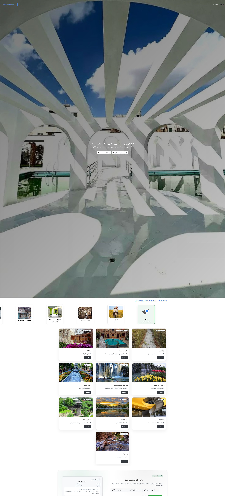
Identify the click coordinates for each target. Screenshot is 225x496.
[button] (134, 338)
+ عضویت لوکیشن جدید (9, 4)
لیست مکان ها (163, 301)
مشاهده (161, 358)
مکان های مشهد (152, 301)
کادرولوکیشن (216, 4)
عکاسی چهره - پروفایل (141, 301)
